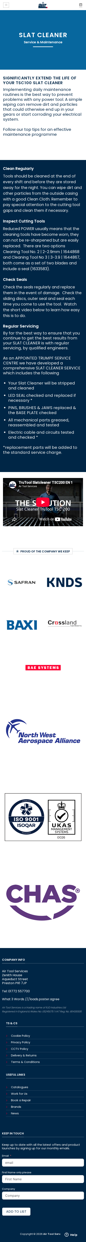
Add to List (16, 1211)
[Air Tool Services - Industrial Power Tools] (43, 5)
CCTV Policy (19, 1049)
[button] (6, 5)
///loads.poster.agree (42, 999)
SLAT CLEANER (26, 343)
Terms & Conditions (25, 1062)
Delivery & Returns (24, 1055)
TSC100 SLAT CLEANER (39, 83)
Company (8, 1189)
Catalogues (19, 1087)
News (15, 1113)
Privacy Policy (20, 1042)
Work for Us (19, 1094)
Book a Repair (21, 1100)
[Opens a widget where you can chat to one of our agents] (71, 1235)
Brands (16, 1107)
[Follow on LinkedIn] (80, 5)
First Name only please (16, 1172)
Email (5, 1155)
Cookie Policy (20, 1036)
